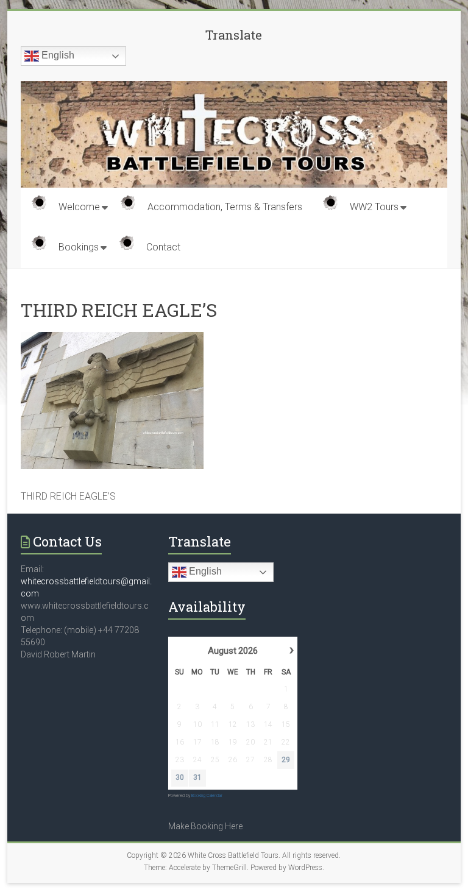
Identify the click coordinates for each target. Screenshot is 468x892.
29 (286, 760)
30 (180, 777)
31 (197, 777)
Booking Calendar (206, 795)
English (56, 55)
